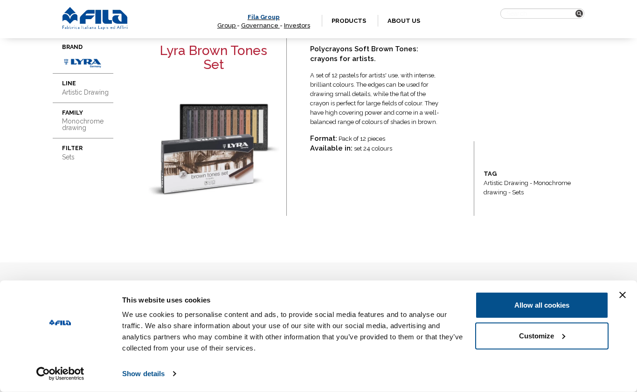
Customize (536, 335)
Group (227, 25)
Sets (518, 192)
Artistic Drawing (506, 182)
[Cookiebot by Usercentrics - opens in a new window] (60, 374)
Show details (143, 374)
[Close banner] (622, 295)
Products (349, 20)
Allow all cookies (541, 305)
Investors (297, 25)
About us (404, 20)
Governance (260, 25)
